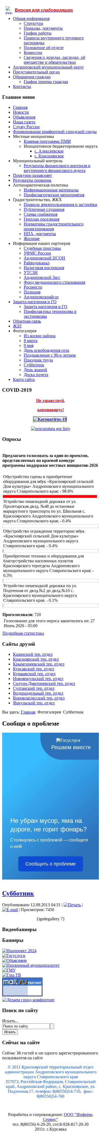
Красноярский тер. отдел (36, 659)
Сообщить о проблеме (50, 864)
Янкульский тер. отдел (34, 703)
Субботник (34, 365)
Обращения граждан (32, 77)
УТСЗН (31, 272)
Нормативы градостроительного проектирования (53, 226)
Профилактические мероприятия (54, 194)
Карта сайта (24, 379)
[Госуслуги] (13, 955)
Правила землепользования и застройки (60, 204)
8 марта (30, 340)
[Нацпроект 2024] (19, 950)
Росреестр (33, 287)
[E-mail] (10, 909)
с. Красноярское (49, 156)
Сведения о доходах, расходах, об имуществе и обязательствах (54, 60)
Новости (21, 112)
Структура (33, 23)
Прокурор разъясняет (32, 175)
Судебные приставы (42, 248)
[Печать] (72, 904)
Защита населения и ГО (35, 301)
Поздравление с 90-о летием (50, 355)
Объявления (24, 117)
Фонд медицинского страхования (54, 282)
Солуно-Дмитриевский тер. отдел (44, 683)
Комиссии (33, 52)
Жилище (32, 238)
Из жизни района (39, 335)
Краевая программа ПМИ (47, 141)
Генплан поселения (41, 219)
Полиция (32, 292)
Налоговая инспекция (44, 267)
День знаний (35, 369)
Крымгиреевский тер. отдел (38, 664)
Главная (20, 107)
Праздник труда (38, 360)
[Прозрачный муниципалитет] (31, 965)
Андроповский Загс (42, 277)
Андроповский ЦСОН (44, 258)
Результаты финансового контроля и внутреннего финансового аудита (57, 168)
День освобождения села (46, 350)
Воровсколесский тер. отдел (39, 698)
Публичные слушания (44, 209)
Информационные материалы (51, 190)
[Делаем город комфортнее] (28, 1000)
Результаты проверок (32, 180)
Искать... (10, 1021)
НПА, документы (40, 233)
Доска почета (36, 374)
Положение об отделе (44, 47)
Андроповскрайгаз (41, 297)
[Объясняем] (14, 960)
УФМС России (37, 253)
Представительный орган (36, 72)
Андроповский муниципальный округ (48, 67)
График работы (37, 33)
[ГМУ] (9, 970)
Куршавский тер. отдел (34, 673)
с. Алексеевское (49, 151)
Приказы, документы (43, 28)
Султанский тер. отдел (33, 688)
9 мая (28, 345)
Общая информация (31, 18)
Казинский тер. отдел (33, 654)
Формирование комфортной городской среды (55, 131)
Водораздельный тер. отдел (38, 693)
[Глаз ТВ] (11, 975)
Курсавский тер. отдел (33, 669)
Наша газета (24, 122)
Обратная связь (27, 321)
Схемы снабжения (40, 214)
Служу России (26, 126)
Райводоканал (37, 263)
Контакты (22, 86)
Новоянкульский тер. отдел (38, 678)
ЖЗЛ (17, 326)
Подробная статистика (23, 633)
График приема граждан (46, 81)
